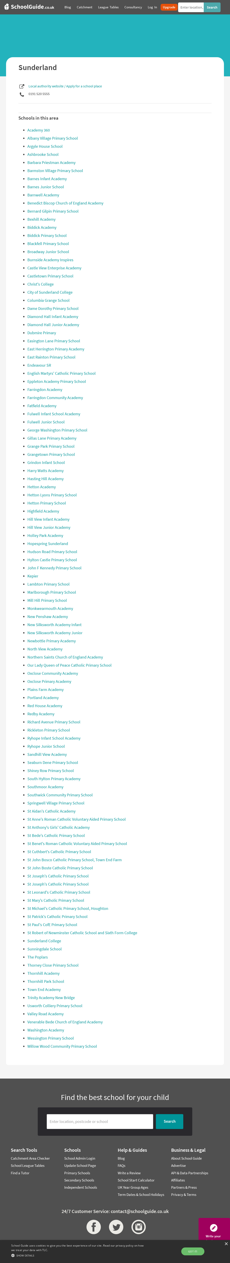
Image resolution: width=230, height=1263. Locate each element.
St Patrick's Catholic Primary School (57, 916)
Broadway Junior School (48, 251)
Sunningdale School (44, 949)
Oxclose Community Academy (52, 673)
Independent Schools (80, 1187)
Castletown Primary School (50, 276)
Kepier (32, 576)
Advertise (178, 1165)
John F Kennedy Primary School (54, 567)
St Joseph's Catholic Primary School (58, 876)
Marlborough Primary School (51, 592)
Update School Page (80, 1165)
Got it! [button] (192, 1251)
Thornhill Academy (43, 973)
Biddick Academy (41, 227)
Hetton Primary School (46, 503)
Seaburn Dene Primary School (52, 762)
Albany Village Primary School (52, 138)
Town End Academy (44, 989)
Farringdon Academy (44, 389)
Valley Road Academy (45, 1013)
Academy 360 (38, 130)
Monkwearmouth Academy (50, 608)
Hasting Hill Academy (45, 478)
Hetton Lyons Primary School (52, 494)
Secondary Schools (79, 1180)
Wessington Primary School (50, 1038)
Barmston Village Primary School (55, 170)
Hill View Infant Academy (48, 519)
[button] (78, 1255)
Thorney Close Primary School (53, 965)
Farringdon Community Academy (55, 397)
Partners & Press (184, 1187)
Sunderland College (44, 940)
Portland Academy (43, 697)
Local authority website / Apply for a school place (65, 86)
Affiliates (178, 1180)
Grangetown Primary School (51, 454)
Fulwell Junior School (46, 422)
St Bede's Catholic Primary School (56, 835)
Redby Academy (40, 713)
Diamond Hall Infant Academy (52, 316)
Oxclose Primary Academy (49, 681)
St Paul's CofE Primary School (52, 924)
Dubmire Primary (41, 332)
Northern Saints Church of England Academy (65, 657)
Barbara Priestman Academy (51, 162)
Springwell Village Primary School (55, 803)
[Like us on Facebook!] (92, 1227)
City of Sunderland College (50, 292)
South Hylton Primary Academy (53, 778)
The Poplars (37, 957)
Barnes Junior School (45, 186)
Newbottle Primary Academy (51, 640)
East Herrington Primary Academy (55, 349)
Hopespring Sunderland (47, 543)
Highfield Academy (43, 511)
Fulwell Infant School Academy (53, 413)
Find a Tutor (20, 1172)
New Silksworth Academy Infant (54, 624)
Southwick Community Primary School (60, 794)
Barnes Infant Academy (47, 178)
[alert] (115, 1251)
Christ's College (40, 284)
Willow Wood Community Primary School (62, 1046)
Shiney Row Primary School (50, 770)
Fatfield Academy (41, 405)
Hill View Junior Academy (48, 527)
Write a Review (129, 1172)
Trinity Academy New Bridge (51, 997)
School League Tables (27, 1165)
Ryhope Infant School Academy (53, 738)
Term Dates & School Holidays (141, 1194)
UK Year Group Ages (133, 1187)
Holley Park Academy (45, 535)
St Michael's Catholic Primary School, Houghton (67, 908)
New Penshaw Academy (47, 616)
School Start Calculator (136, 1180)
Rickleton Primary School (48, 730)
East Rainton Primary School (51, 357)
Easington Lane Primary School (53, 340)
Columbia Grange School (48, 300)
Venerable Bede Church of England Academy (65, 1021)
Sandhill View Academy (47, 754)
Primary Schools (77, 1172)
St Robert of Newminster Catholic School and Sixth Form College (82, 932)
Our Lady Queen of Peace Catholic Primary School (69, 665)
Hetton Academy (41, 486)
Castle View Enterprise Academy (54, 267)
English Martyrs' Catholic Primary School (61, 373)
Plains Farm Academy (45, 689)
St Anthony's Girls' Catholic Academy (58, 827)
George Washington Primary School (57, 430)
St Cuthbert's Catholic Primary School (59, 851)
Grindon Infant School (46, 462)
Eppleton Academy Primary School (56, 381)
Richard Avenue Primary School (53, 722)
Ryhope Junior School (46, 746)
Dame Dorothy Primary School (53, 308)
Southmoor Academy (45, 786)
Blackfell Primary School (48, 243)
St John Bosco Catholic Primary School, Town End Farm (74, 859)
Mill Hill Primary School (47, 600)
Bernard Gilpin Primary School (53, 211)
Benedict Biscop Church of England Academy (65, 203)
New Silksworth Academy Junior (54, 632)
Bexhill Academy (41, 219)
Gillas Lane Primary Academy (51, 438)
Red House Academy (44, 705)
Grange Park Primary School (51, 446)
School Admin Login (79, 1158)
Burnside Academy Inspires (50, 259)
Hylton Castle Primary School (52, 559)
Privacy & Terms (183, 1194)
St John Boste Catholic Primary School (60, 867)
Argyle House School (45, 146)
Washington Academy (45, 1030)
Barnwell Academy (43, 195)
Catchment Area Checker (30, 1158)
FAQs (121, 1165)
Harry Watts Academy (45, 470)
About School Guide (186, 1158)
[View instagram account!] (137, 1227)
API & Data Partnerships (189, 1172)
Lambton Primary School (48, 584)
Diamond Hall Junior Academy (53, 324)
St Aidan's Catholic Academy (51, 811)
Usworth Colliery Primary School (54, 1005)
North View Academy (44, 649)
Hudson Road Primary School (52, 551)
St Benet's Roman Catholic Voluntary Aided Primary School (77, 843)
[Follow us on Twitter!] (115, 1227)
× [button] (226, 1244)
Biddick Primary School (47, 235)
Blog (121, 1158)
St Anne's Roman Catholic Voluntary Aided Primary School (76, 819)
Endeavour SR (39, 365)
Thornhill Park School (45, 981)
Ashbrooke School (43, 154)
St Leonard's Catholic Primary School (58, 892)
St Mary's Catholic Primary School (55, 900)
